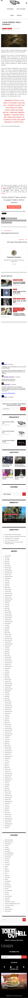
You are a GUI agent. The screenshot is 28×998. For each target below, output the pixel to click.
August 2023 (8, 623)
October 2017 (8, 754)
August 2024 (8, 600)
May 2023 (7, 629)
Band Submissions (9, 840)
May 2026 (7, 561)
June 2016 (7, 784)
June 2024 (7, 604)
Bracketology (8, 843)
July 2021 (7, 670)
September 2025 (8, 576)
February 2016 (8, 792)
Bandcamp (3, 187)
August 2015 (8, 803)
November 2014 (8, 820)
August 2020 (8, 690)
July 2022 (7, 647)
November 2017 (8, 752)
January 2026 (8, 569)
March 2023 (7, 632)
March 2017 (7, 767)
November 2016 (8, 775)
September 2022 (8, 644)
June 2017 (7, 762)
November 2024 (8, 595)
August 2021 (8, 668)
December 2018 (8, 728)
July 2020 (7, 692)
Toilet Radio (7, 907)
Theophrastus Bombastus (14, 257)
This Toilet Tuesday (9, 905)
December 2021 (8, 660)
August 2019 (8, 713)
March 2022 (7, 655)
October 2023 (8, 619)
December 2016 (8, 773)
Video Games (8, 911)
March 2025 (7, 587)
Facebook (3, 193)
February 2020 (8, 702)
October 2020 (8, 687)
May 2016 (7, 786)
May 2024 (7, 606)
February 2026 (8, 567)
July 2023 (7, 625)
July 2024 (7, 602)
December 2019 (8, 705)
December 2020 (8, 683)
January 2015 (8, 816)
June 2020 (7, 694)
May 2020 (7, 696)
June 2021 (7, 672)
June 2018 (7, 739)
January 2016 (8, 793)
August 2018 (8, 735)
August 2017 (8, 758)
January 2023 (8, 636)
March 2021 (7, 677)
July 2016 (7, 782)
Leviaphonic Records (6, 222)
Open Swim (21, 310)
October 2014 (8, 822)
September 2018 (8, 734)
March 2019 (7, 722)
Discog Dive (7, 849)
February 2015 (8, 814)
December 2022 (8, 638)
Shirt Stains (7, 898)
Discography (7, 851)
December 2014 (8, 818)
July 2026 (7, 557)
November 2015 (8, 797)
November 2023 (8, 617)
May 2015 (7, 808)
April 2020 (7, 698)
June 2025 (7, 582)
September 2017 (8, 756)
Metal (15, 298)
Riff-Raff (7, 894)
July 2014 (7, 827)
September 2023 (8, 621)
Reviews (15, 289)
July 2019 (7, 715)
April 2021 (7, 675)
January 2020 (8, 704)
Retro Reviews (8, 886)
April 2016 (7, 788)
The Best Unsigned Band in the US (12, 903)
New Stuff (4, 28)
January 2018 (8, 749)
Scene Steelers (8, 896)
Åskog (7, 218)
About (12, 15)
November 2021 (8, 662)
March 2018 (7, 745)
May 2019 (7, 718)
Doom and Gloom (9, 855)
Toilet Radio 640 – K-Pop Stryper (12, 538)
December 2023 (8, 615)
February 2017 (8, 769)
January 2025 (8, 591)
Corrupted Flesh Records (7, 220)
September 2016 (8, 778)
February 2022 (8, 657)
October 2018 (8, 732)
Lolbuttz (6, 866)
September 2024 (8, 599)
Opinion (18, 298)
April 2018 (7, 743)
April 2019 (7, 720)
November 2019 (8, 707)
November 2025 (8, 572)
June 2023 (7, 627)
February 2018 (8, 747)
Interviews (7, 860)
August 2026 (8, 556)
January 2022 (8, 659)
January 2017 (8, 771)
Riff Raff (7, 892)
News (6, 873)
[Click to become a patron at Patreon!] (14, 207)
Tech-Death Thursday (10, 901)
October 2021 (8, 664)
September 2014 (8, 823)
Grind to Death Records (20, 220)
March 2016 (7, 790)
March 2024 (7, 610)
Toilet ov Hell (12, 995)
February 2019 (8, 724)
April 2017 (7, 765)
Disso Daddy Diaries (9, 853)
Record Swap (8, 884)
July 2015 (7, 805)
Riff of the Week (8, 890)
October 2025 (8, 574)
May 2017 (7, 763)
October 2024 (8, 597)
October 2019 (8, 709)
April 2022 (7, 653)
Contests (7, 845)
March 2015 (7, 812)
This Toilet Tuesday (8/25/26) (11, 540)
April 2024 (7, 608)
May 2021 (7, 674)
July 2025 (7, 580)
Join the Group (20, 9)
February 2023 (8, 634)
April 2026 (7, 563)
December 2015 (8, 795)
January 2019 (8, 726)
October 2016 (8, 777)
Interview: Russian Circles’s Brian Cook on (20, 466)
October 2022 (8, 642)
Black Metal (13, 218)
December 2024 (8, 593)
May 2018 (7, 741)
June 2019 (7, 717)
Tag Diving (7, 900)
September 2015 (8, 801)
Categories (10, 9)
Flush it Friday (8, 856)
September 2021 (8, 666)
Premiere (9, 28)
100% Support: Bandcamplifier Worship (17, 242)
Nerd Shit (7, 870)
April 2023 (7, 630)
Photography (8, 881)
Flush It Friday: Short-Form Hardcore (13, 534)
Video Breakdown (9, 909)
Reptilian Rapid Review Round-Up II (10, 233)
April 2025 (7, 585)
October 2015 (8, 799)
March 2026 (7, 565)
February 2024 (8, 612)
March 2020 (7, 700)
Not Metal (15, 310)
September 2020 (8, 689)
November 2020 (8, 685)
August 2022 (8, 645)
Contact (19, 15)
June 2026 (7, 559)
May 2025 (7, 584)
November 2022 (8, 640)
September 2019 (8, 711)
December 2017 (8, 750)
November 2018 (8, 730)
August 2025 (8, 578)
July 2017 (7, 760)
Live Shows (7, 864)
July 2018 (7, 737)
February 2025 (8, 589)
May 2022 (7, 651)
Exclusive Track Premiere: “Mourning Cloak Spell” (19, 283)
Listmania (7, 862)
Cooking (6, 847)
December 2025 (8, 571)
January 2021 (8, 681)
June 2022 (7, 649)
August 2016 (8, 780)
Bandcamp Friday (17, 308)
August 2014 (8, 825)
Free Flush (7, 858)
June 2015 (7, 807)
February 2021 (8, 679)
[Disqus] (14, 343)
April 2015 (7, 810)
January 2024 (8, 614)
